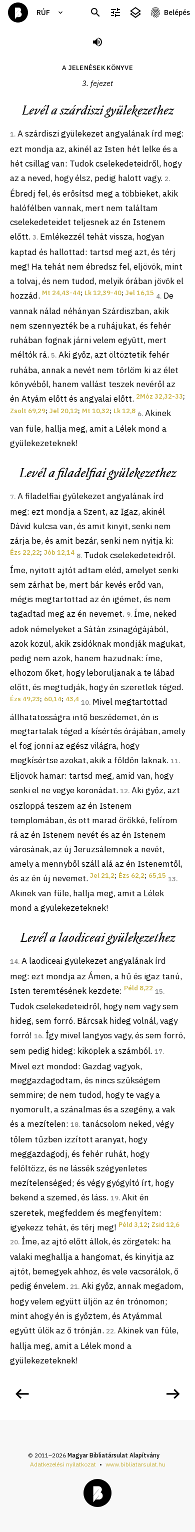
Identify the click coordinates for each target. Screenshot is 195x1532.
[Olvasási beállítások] (116, 13)
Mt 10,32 (96, 411)
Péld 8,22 (138, 988)
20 (14, 1242)
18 (74, 1124)
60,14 (53, 699)
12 (124, 791)
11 (174, 761)
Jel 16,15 (140, 293)
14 (14, 961)
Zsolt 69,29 (28, 411)
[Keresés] (96, 13)
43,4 (72, 699)
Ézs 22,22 (25, 552)
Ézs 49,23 (25, 699)
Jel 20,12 (64, 411)
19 (114, 1198)
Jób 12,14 (59, 552)
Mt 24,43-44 (61, 293)
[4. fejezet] (173, 1394)
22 (110, 1331)
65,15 (157, 875)
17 (158, 1051)
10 (85, 702)
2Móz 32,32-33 (159, 396)
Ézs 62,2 (131, 875)
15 (159, 991)
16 (38, 1036)
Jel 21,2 (102, 875)
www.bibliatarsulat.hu (136, 1464)
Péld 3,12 (133, 1224)
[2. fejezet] (22, 1394)
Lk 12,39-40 (103, 293)
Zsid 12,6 (166, 1224)
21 (74, 1286)
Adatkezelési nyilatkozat (63, 1464)
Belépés (177, 12)
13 (172, 879)
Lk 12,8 (125, 411)
